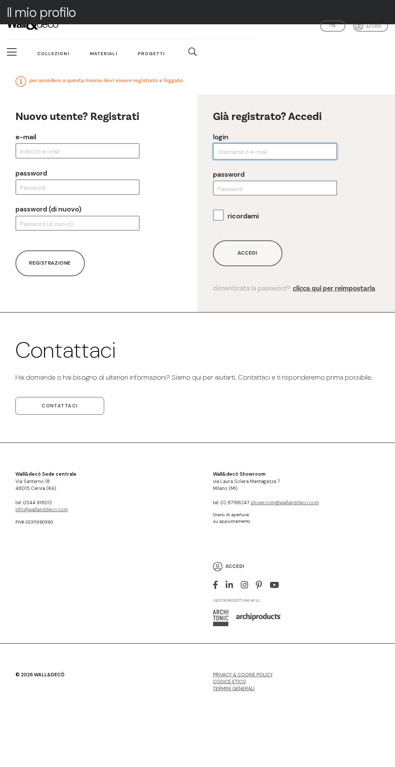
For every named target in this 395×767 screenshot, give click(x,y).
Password (31, 173)
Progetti (151, 54)
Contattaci (60, 406)
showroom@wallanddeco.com (285, 503)
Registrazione (50, 263)
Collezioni (53, 54)
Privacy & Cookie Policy (243, 675)
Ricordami (243, 216)
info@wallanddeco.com (41, 510)
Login (220, 136)
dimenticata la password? (294, 288)
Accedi (373, 26)
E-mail (25, 136)
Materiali (103, 54)
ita (332, 26)
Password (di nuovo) (48, 209)
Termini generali (234, 689)
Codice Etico (229, 682)
